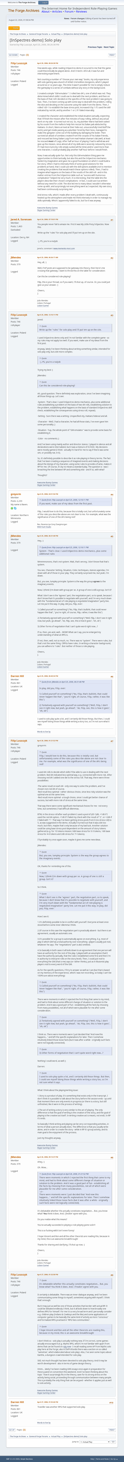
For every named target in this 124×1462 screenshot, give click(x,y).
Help (92, 1459)
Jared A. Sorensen (21, 219)
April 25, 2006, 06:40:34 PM (47, 676)
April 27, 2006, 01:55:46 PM (47, 1402)
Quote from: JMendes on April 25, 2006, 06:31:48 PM (63, 682)
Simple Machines (26, 1459)
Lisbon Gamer (43, 305)
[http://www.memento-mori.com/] (12, 233)
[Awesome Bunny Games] (12, 77)
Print (111, 55)
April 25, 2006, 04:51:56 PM (47, 494)
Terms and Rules (102, 1459)
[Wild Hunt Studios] (12, 511)
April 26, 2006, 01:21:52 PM (47, 740)
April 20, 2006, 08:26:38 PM (47, 63)
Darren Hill (17, 676)
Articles (57, 11)
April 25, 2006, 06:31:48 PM (47, 536)
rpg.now (67, 1346)
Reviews (81, 11)
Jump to (75, 1441)
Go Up (11, 1430)
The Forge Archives (23, 10)
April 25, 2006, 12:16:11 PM (47, 315)
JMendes (16, 257)
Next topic (109, 47)
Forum (69, 11)
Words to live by (44, 731)
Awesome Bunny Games (47, 207)
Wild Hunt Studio (44, 527)
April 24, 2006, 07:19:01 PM (47, 219)
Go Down (13, 55)
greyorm (16, 494)
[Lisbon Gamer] (12, 268)
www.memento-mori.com (64, 248)
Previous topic (95, 47)
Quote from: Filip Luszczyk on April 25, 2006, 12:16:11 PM (65, 500)
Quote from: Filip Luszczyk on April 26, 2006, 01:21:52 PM (65, 1174)
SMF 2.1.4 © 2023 (13, 1459)
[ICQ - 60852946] (12, 508)
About (46, 11)
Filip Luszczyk (19, 63)
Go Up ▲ (114, 1459)
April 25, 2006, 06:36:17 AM (47, 257)
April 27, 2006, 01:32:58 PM (47, 1274)
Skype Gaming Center (46, 210)
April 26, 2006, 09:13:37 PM (47, 1157)
